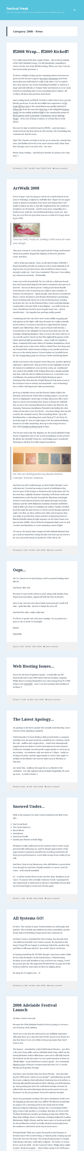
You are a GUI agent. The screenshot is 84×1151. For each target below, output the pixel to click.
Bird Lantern (18, 115)
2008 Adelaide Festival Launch (35, 1007)
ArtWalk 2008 (26, 188)
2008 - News (35, 168)
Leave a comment (61, 168)
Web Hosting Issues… (33, 666)
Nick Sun (43, 109)
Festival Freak (17, 8)
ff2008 (43, 168)
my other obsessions (49, 78)
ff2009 (48, 168)
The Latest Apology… (33, 719)
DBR (42, 112)
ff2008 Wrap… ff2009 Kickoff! (41, 51)
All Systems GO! (28, 918)
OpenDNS (28, 684)
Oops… (19, 569)
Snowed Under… (29, 806)
